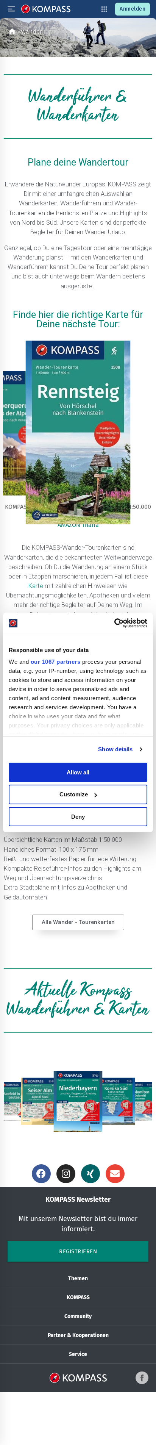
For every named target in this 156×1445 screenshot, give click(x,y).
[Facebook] (41, 1173)
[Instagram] (65, 1173)
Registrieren (78, 1251)
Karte (35, 586)
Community (78, 1316)
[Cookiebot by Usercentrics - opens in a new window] (114, 623)
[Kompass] (12, 31)
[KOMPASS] (45, 9)
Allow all (78, 772)
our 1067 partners (56, 661)
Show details (115, 749)
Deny (78, 816)
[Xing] (90, 1173)
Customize (73, 794)
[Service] (104, 9)
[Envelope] (115, 1173)
